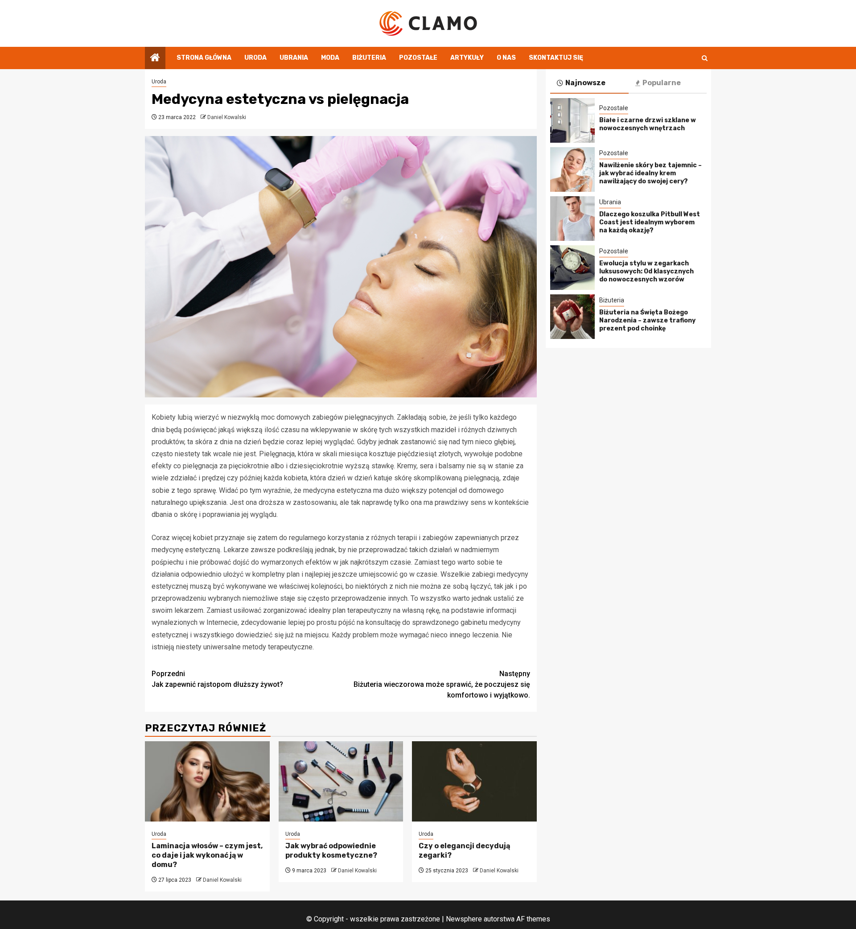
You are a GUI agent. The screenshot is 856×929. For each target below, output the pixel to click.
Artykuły (467, 58)
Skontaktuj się (556, 58)
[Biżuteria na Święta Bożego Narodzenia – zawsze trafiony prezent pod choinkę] (572, 316)
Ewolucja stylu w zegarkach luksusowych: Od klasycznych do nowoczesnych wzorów (646, 271)
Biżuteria (369, 58)
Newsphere (464, 919)
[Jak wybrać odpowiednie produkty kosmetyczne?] (341, 781)
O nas (506, 58)
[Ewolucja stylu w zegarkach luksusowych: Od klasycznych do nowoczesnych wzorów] (572, 267)
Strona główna (204, 58)
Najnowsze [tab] (585, 82)
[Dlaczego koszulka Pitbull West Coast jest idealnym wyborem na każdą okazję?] (572, 218)
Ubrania (294, 58)
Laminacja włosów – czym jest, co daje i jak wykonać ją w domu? (207, 855)
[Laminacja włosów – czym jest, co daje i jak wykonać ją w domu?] (207, 781)
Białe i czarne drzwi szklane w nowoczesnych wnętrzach (647, 124)
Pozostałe (418, 58)
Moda (330, 58)
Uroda (255, 58)
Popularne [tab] (661, 82)
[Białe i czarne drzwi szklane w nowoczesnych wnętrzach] (572, 120)
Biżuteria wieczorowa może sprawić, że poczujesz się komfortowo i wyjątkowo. (442, 684)
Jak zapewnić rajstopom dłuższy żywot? (217, 679)
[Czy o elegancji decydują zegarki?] (474, 781)
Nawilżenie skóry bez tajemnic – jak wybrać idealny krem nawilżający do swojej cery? (650, 173)
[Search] (704, 58)
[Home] (155, 58)
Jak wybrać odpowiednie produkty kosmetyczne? (331, 850)
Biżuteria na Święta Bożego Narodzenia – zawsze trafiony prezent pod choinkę (647, 320)
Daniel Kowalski (226, 117)
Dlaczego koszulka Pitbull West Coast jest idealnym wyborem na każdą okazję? (649, 222)
